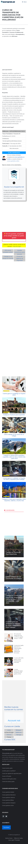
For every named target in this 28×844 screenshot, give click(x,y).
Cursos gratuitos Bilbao (8, 800)
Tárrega (18, 734)
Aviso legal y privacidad (14, 840)
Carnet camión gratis (7, 768)
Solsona (9, 734)
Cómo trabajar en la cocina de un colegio (14, 435)
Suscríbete (6, 827)
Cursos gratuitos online (8, 805)
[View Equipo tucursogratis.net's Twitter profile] (14, 183)
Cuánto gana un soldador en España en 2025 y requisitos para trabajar (14, 478)
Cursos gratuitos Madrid (8, 792)
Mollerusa (18, 732)
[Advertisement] (14, 53)
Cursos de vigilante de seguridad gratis (11, 773)
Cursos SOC (9, 739)
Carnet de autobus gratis (8, 781)
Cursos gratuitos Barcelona (9, 795)
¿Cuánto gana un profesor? (9, 770)
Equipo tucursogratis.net (14, 187)
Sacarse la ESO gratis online (9, 779)
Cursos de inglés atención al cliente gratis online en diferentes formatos (18, 649)
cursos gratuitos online (13, 161)
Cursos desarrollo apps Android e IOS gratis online (18, 672)
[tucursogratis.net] (8, 2)
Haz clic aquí (17, 246)
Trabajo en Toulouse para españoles (14, 415)
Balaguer (18, 730)
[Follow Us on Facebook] (3, 816)
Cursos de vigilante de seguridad (19, 258)
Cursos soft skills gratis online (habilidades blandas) (18, 660)
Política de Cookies (18, 838)
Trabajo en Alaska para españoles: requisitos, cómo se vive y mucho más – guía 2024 (14, 457)
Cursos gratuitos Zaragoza (8, 802)
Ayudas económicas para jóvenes (19, 252)
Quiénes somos (8, 838)
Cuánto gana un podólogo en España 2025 (14, 394)
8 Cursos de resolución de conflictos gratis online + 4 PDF (18, 636)
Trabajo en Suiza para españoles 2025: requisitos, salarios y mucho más (14, 499)
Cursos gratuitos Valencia (8, 797)
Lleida (9, 730)
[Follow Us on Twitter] (6, 816)
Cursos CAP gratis (6, 776)
